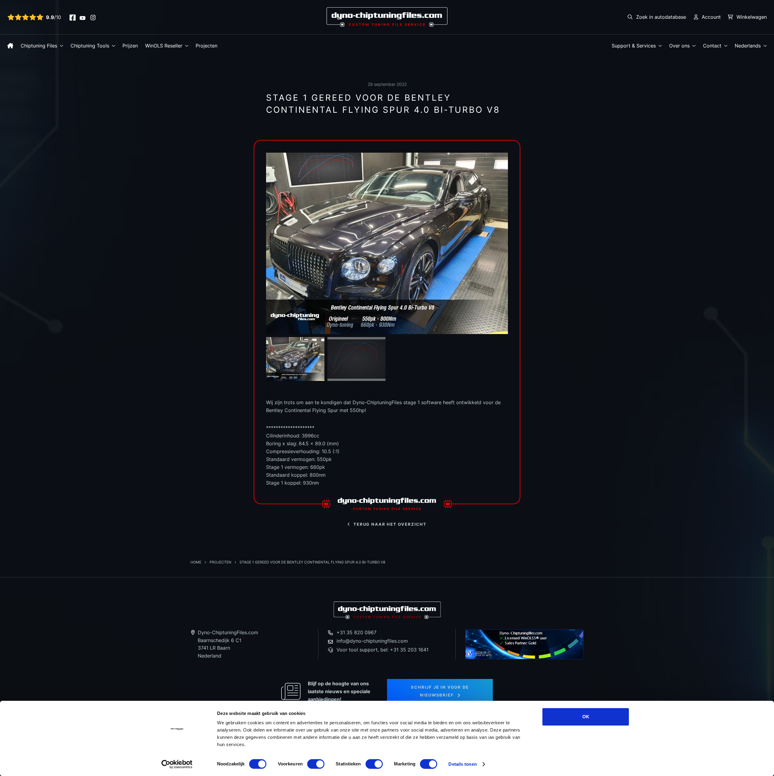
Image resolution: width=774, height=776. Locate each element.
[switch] (315, 764)
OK (585, 716)
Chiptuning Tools (89, 46)
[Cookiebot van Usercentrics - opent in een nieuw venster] (177, 764)
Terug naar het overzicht (390, 524)
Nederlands (748, 46)
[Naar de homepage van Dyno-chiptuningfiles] (387, 17)
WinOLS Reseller (163, 46)
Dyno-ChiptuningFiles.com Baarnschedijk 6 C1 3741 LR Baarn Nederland (228, 644)
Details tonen (462, 764)
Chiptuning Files (39, 46)
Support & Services (634, 46)
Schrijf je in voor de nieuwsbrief (440, 691)
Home (196, 562)
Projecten (206, 46)
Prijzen (130, 46)
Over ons (679, 46)
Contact (712, 46)
